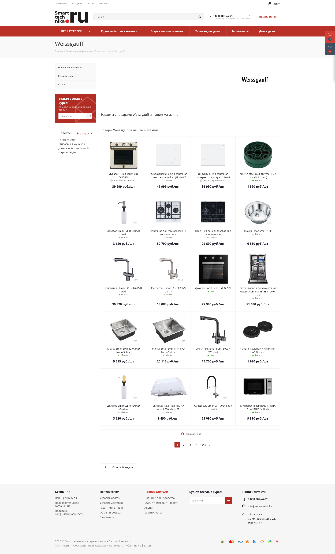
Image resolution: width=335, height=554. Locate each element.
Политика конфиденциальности (69, 512)
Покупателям (109, 492)
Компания (62, 492)
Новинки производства (159, 498)
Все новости (84, 133)
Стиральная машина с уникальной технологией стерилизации (73, 148)
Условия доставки (111, 502)
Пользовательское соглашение (67, 504)
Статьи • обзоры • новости (161, 502)
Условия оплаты (110, 498)
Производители (156, 492)
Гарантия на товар (112, 507)
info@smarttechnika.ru (261, 506)
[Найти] (200, 16)
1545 (203, 444)
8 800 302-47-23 (223, 15)
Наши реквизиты (66, 498)
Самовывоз (107, 517)
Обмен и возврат (111, 512)
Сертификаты (153, 512)
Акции (148, 507)
